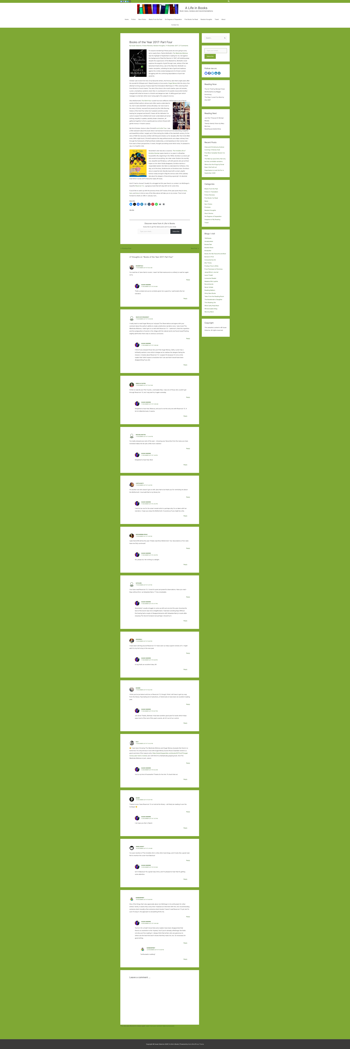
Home (127, 19)
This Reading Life (210, 302)
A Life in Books (196, 8)
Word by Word (209, 312)
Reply (188, 280)
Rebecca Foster (141, 383)
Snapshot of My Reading (212, 219)
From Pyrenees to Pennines (214, 269)
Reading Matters (210, 290)
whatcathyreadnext (142, 317)
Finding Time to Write (211, 266)
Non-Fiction (142, 19)
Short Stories (209, 213)
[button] (229, 1)
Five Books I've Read (211, 198)
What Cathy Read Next (212, 305)
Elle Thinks (208, 263)
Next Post (195, 248)
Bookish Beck (209, 247)
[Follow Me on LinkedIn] (128, 1)
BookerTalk (139, 266)
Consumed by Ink (210, 260)
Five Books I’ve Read (191, 19)
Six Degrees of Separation (173, 19)
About (223, 19)
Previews (208, 207)
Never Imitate (209, 287)
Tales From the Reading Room (214, 296)
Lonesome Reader (210, 278)
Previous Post (125, 248)
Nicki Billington (141, 434)
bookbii (138, 688)
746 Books (208, 238)
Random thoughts (206, 19)
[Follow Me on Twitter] (126, 1)
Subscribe (176, 231)
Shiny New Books (210, 293)
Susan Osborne (146, 284)
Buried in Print (209, 257)
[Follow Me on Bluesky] (121, 1)
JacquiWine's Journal (211, 272)
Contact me (175, 25)
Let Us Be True (161, 128)
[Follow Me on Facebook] (123, 1)
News (206, 201)
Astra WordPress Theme (196, 1044)
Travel (217, 19)
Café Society (140, 483)
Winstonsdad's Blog (211, 309)
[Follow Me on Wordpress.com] (130, 1)
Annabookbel (209, 241)
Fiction (133, 19)
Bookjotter (208, 250)
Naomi (138, 798)
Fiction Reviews (148, 45)
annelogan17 (140, 846)
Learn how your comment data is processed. (160, 1026)
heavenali (139, 639)
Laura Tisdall (209, 275)
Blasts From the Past (155, 19)
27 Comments (183, 45)
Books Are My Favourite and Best (215, 254)
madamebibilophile (141, 534)
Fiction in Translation (211, 192)
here (185, 190)
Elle (137, 741)
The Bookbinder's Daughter (213, 299)
